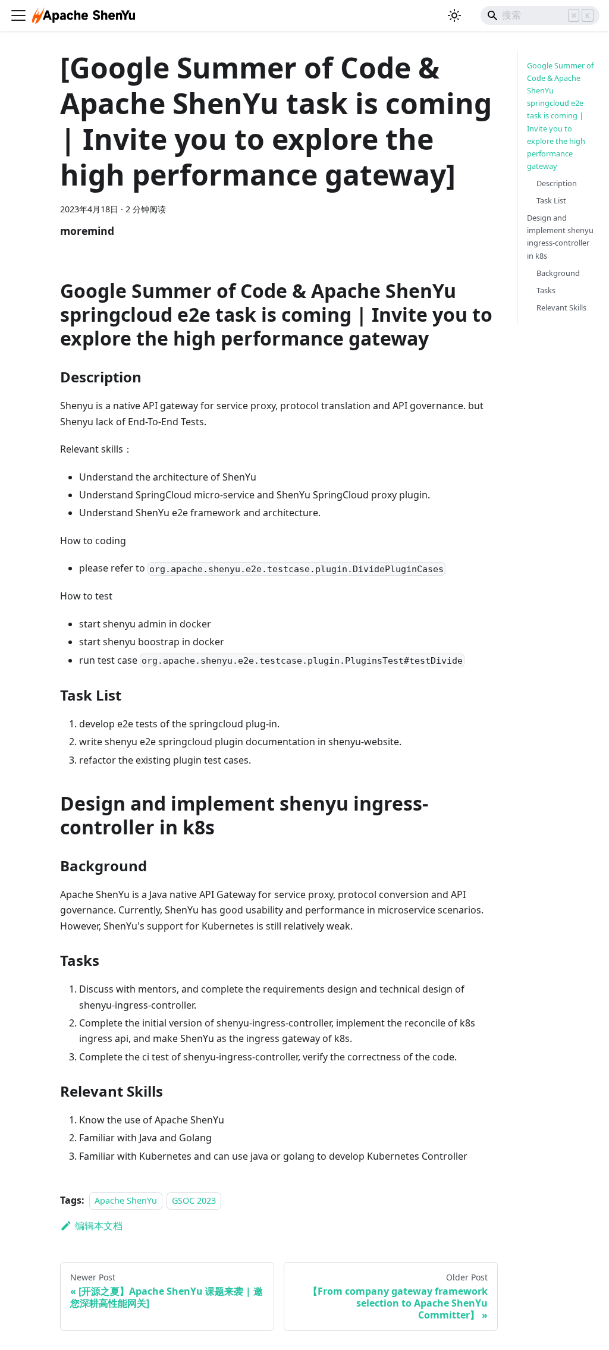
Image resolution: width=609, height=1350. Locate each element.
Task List (551, 200)
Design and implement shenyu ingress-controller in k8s (560, 236)
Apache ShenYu (126, 1200)
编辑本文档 (99, 1225)
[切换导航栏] (18, 15)
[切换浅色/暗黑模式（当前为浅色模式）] (454, 15)
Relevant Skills (561, 307)
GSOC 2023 (194, 1200)
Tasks (545, 290)
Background (558, 273)
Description (556, 183)
